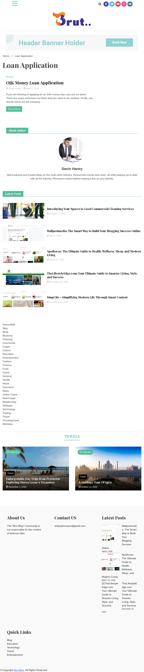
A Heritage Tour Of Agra (95, 482)
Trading (7, 413)
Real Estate (9, 398)
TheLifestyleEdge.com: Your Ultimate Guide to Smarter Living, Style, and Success (92, 275)
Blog (5, 328)
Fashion (7, 361)
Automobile (9, 324)
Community (9, 343)
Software (7, 405)
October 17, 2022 (57, 213)
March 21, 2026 (56, 260)
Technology (9, 409)
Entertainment (10, 357)
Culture (7, 350)
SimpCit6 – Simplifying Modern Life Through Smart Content (87, 297)
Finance (10, 77)
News (6, 390)
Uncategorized (11, 420)
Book (5, 331)
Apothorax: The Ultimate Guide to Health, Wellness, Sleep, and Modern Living (94, 253)
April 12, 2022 (32, 88)
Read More (14, 109)
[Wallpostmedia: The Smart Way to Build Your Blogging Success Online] (110, 533)
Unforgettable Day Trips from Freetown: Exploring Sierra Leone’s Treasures (33, 480)
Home (6, 383)
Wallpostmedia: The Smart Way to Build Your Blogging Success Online (94, 231)
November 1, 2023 (17, 487)
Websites (8, 424)
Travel (6, 416)
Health (6, 379)
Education (8, 354)
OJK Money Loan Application (35, 82)
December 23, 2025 (58, 302)
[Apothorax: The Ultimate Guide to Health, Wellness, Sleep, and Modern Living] (110, 562)
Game (6, 372)
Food (5, 368)
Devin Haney (15, 88)
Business (8, 335)
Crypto (6, 346)
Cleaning (7, 339)
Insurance (8, 387)
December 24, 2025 (58, 282)
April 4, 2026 (55, 236)
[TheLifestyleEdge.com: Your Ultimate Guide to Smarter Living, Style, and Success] (110, 594)
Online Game (10, 394)
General (7, 376)
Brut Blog (19, 670)
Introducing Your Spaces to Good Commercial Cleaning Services (90, 209)
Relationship (9, 401)
